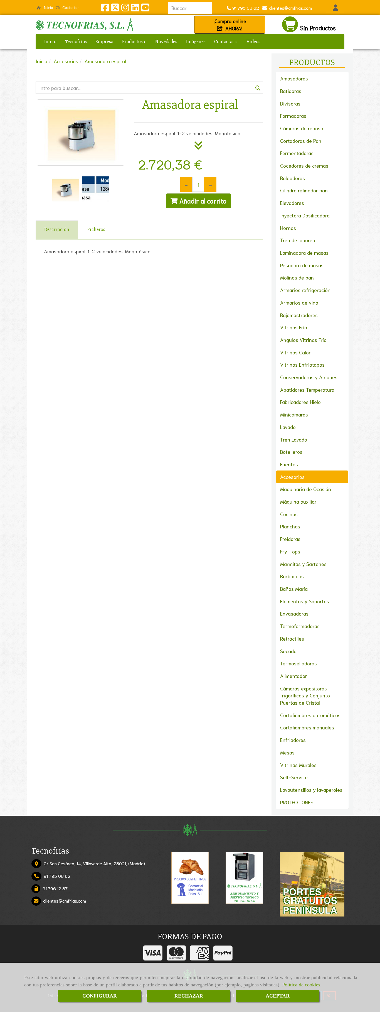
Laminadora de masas (304, 252)
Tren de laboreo (297, 240)
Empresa (104, 41)
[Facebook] (105, 9)
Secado (288, 651)
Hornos (288, 227)
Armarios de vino (299, 302)
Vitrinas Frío (293, 327)
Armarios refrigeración (305, 289)
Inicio (48, 7)
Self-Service (294, 777)
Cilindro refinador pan (304, 190)
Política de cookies (301, 985)
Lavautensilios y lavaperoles (311, 789)
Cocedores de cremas (304, 165)
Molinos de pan (297, 277)
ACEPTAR (278, 996)
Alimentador (293, 675)
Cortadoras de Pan (300, 140)
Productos (133, 41)
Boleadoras (292, 178)
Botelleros (291, 451)
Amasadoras (294, 78)
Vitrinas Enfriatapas (302, 364)
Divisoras (290, 103)
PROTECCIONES (296, 802)
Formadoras (293, 115)
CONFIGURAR (99, 996)
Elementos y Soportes (304, 601)
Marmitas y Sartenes (303, 563)
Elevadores (292, 202)
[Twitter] (115, 9)
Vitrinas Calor (295, 352)
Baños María (294, 588)
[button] (335, 7)
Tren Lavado (293, 439)
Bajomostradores (299, 315)
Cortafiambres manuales (307, 727)
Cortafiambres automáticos (310, 715)
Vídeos (253, 41)
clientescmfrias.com (289, 8)
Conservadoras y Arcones (308, 377)
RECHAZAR (188, 996)
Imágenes (196, 41)
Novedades (166, 41)
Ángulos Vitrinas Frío (303, 339)
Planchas (290, 526)
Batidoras (290, 90)
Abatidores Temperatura (307, 389)
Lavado (288, 426)
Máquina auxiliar (298, 501)
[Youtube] (145, 9)
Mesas (287, 752)
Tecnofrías (76, 41)
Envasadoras (294, 613)
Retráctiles (292, 638)
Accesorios (292, 476)
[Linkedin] (135, 9)
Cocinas (289, 514)
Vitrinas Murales (298, 764)
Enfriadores (293, 739)
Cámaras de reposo (301, 128)
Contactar (70, 7)
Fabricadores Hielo (300, 401)
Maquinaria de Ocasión (305, 489)
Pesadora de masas (302, 265)
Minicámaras (294, 414)
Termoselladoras (298, 663)
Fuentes (289, 464)
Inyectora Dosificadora (305, 215)
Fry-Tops (290, 551)
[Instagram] (125, 9)
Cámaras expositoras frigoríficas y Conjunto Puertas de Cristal (305, 695)
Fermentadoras (297, 153)
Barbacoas (292, 576)
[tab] (57, 229)
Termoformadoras (300, 626)
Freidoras (290, 538)
